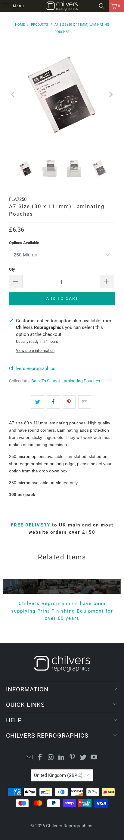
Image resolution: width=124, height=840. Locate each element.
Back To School (45, 380)
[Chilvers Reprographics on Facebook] (40, 757)
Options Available (24, 242)
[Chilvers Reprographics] (62, 6)
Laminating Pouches (80, 380)
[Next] (110, 94)
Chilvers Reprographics (32, 368)
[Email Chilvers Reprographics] (29, 757)
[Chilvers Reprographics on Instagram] (50, 757)
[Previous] (13, 94)
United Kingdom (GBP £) (58, 775)
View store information (35, 350)
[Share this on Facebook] (53, 402)
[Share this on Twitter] (37, 402)
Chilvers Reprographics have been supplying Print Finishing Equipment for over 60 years (62, 611)
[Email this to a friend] (84, 402)
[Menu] (3, 6)
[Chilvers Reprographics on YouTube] (93, 757)
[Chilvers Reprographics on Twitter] (83, 757)
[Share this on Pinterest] (69, 402)
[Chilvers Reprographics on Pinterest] (72, 757)
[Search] (101, 6)
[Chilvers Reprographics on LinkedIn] (61, 757)
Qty (12, 269)
